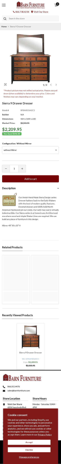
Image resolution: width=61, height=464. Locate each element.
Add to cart (30, 178)
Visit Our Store (41, 11)
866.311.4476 (14, 386)
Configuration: (16, 143)
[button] (50, 84)
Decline (29, 449)
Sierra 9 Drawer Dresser (30, 352)
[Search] (30, 18)
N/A (22, 114)
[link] (16, 293)
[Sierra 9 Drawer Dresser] (31, 337)
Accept (29, 442)
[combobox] (33, 18)
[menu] (4, 5)
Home (4, 26)
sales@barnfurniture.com (19, 390)
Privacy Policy (45, 434)
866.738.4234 (22, 11)
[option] (30, 59)
